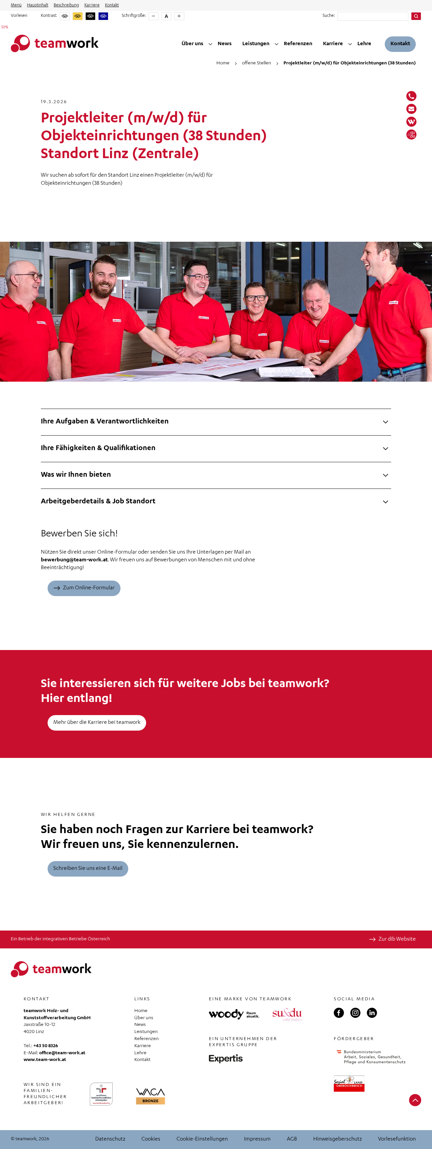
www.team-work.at (45, 1060)
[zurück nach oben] (415, 1100)
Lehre (364, 44)
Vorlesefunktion (397, 1140)
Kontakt (112, 5)
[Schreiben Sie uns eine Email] (411, 109)
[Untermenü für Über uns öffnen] (210, 44)
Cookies (150, 1140)
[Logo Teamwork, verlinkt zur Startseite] (55, 44)
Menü (16, 5)
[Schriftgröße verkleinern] (153, 16)
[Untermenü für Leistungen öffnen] (276, 44)
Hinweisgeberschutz (337, 1140)
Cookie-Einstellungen (202, 1140)
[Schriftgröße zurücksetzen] (166, 16)
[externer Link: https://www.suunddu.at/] (287, 1014)
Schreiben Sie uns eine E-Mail (88, 869)
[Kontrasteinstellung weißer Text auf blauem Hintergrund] (103, 16)
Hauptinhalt (37, 5)
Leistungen (255, 44)
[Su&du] (411, 134)
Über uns (192, 44)
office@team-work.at (62, 1053)
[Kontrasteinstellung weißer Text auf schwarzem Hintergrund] (90, 16)
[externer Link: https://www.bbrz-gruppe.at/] (226, 1059)
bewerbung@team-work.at (74, 560)
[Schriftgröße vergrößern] (179, 16)
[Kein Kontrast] (65, 16)
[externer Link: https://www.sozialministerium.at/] (371, 1057)
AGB (292, 1140)
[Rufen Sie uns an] (411, 96)
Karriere (92, 5)
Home (140, 1011)
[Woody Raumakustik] (411, 122)
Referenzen (298, 44)
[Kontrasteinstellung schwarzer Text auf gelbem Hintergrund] (78, 16)
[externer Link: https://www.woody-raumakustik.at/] (234, 1014)
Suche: (329, 15)
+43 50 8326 (45, 1046)
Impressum (257, 1140)
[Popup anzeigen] (150, 1096)
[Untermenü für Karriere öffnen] (350, 44)
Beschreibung (66, 5)
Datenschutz (110, 1140)
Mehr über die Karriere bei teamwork (96, 723)
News (225, 44)
